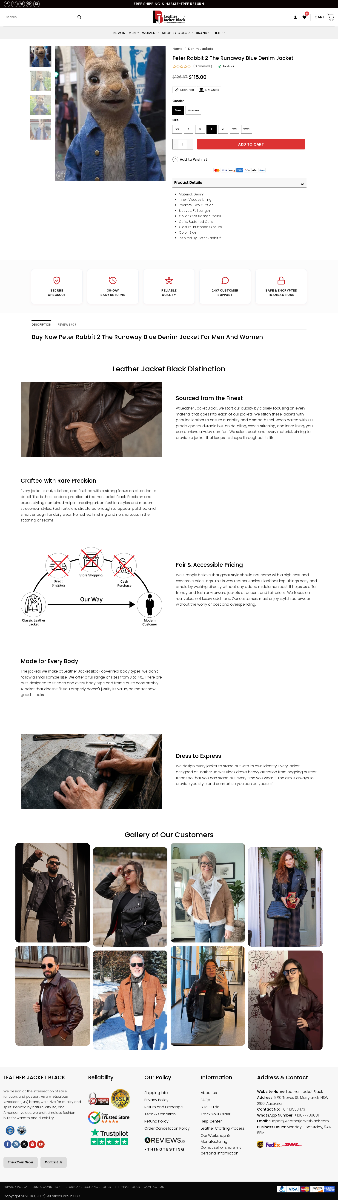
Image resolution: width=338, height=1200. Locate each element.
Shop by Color (176, 33)
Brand (201, 33)
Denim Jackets (200, 48)
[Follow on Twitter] (21, 4)
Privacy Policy (15, 1187)
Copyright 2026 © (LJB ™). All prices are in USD (41, 1196)
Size (175, 120)
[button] (295, 17)
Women (148, 33)
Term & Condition (46, 1187)
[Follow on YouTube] (36, 4)
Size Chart (187, 90)
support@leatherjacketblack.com (299, 1121)
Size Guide (212, 90)
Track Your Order (20, 1162)
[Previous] (63, 113)
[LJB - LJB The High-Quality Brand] (169, 17)
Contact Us (53, 1162)
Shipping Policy (128, 1187)
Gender (178, 101)
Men (132, 33)
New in (119, 33)
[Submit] (79, 17)
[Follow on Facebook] (7, 4)
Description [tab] (42, 324)
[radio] (177, 110)
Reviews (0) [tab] (67, 324)
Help (217, 33)
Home (177, 48)
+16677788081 (306, 1115)
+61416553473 (293, 1109)
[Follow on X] (24, 1144)
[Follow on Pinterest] (29, 4)
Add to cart (251, 144)
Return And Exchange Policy (87, 1187)
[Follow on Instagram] (14, 4)
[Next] (157, 113)
